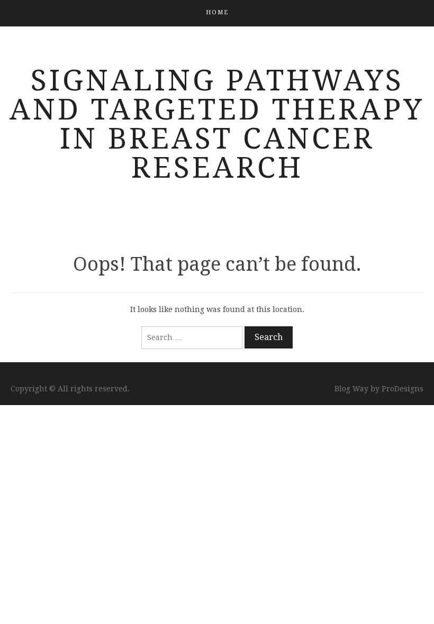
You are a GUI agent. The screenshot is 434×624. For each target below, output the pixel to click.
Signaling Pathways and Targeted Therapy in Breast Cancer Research (217, 124)
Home (217, 12)
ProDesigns (402, 388)
